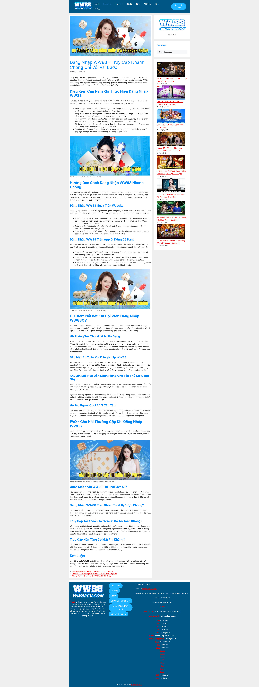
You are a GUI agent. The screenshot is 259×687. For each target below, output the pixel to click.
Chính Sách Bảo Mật (120, 601)
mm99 (151, 636)
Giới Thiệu (116, 585)
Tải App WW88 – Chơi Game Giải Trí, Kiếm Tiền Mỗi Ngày (91, 576)
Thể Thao (147, 4)
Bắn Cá (129, 4)
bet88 (162, 669)
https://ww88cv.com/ (149, 589)
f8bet (162, 666)
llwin (158, 630)
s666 (157, 642)
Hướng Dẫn (107, 4)
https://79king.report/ (156, 639)
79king (157, 633)
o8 (158, 624)
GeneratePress (136, 685)
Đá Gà (138, 4)
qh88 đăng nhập (149, 611)
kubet (162, 672)
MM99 (162, 607)
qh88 (157, 675)
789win (162, 651)
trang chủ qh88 (154, 616)
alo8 (158, 627)
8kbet (162, 663)
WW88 (97, 4)
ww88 (162, 654)
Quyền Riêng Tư (118, 614)
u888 (158, 648)
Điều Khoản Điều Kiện (121, 607)
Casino (117, 4)
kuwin (162, 657)
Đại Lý (113, 596)
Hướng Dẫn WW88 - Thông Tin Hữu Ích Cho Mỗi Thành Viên (92, 571)
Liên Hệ (114, 591)
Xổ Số (157, 4)
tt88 (162, 660)
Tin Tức (97, 9)
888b (158, 645)
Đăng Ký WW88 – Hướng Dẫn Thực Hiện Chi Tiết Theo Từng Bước (94, 574)
